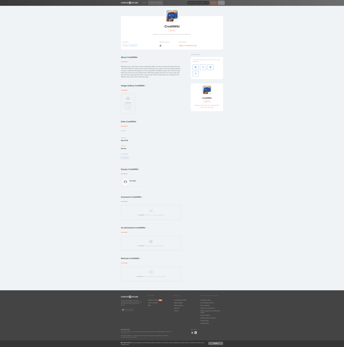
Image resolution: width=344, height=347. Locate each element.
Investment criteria (205, 300)
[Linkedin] (195, 333)
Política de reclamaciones (207, 308)
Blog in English (178, 302)
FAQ (149, 305)
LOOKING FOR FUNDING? (155, 2)
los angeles (124, 157)
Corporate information (180, 300)
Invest (144, 2)
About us (176, 308)
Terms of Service (205, 305)
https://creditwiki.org (187, 45)
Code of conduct (205, 315)
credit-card (133, 45)
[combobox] (198, 3)
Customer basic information (208, 318)
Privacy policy (204, 320)
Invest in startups (153, 302)
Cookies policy (204, 323)
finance (125, 45)
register (213, 2)
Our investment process (207, 302)
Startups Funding (154, 300)
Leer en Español (128, 310)
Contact (176, 310)
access (221, 2)
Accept (216, 343)
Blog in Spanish (178, 305)
